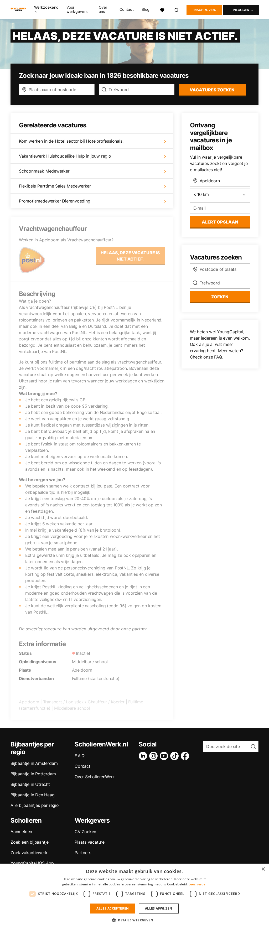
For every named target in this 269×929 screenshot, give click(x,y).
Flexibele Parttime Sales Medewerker (55, 186)
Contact (127, 9)
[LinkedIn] (144, 756)
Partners (83, 852)
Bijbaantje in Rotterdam (33, 773)
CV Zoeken (85, 831)
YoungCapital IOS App (32, 863)
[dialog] (134, 896)
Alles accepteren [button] (112, 908)
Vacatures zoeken (212, 89)
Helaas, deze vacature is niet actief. (130, 256)
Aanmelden (21, 831)
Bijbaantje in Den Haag (33, 794)
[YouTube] (165, 756)
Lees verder (198, 884)
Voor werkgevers (76, 9)
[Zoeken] (177, 9)
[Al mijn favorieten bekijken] (162, 9)
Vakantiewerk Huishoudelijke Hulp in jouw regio (65, 156)
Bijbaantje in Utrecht (30, 784)
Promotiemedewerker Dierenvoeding (54, 201)
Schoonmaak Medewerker (44, 171)
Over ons (103, 9)
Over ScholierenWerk (95, 776)
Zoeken (220, 296)
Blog (145, 9)
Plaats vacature (90, 842)
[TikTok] (175, 756)
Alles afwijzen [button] (158, 908)
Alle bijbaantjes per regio (35, 805)
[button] (134, 920)
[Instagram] (154, 756)
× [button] (263, 869)
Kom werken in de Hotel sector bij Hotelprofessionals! (71, 141)
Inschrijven (204, 10)
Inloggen (241, 10)
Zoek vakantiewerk (29, 852)
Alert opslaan (220, 222)
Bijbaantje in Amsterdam (34, 763)
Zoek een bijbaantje (30, 842)
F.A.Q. (80, 755)
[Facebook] (186, 756)
